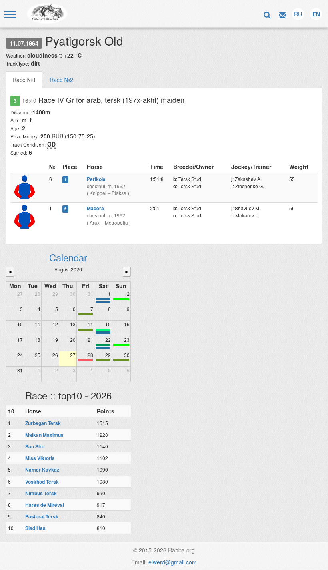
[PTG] (121, 299)
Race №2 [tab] (61, 80)
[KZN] (85, 314)
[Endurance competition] (103, 299)
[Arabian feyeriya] (85, 360)
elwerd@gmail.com (172, 562)
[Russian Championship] (103, 348)
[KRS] (103, 330)
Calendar (68, 257)
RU (298, 14)
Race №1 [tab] (24, 80)
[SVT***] (103, 345)
